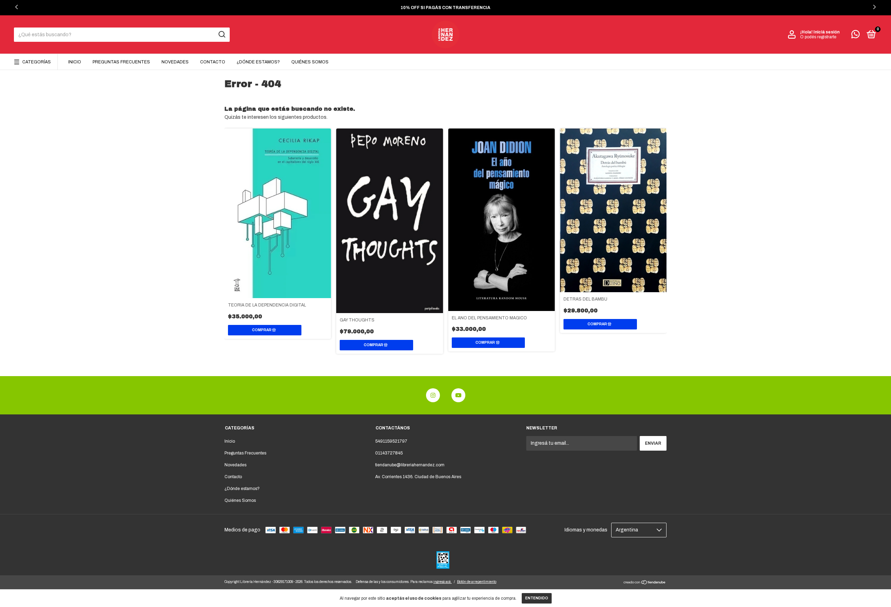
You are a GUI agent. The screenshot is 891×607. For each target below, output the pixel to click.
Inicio (74, 62)
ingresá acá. (442, 582)
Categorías (36, 62)
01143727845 (389, 453)
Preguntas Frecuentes (121, 62)
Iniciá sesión (826, 32)
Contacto (212, 62)
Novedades (175, 62)
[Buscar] (221, 34)
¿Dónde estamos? (258, 62)
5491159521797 (391, 441)
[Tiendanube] (645, 583)
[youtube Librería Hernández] (458, 395)
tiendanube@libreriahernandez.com (409, 464)
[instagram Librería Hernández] (433, 395)
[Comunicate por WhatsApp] (855, 36)
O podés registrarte (818, 36)
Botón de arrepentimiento (476, 582)
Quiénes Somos (310, 62)
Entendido (536, 598)
